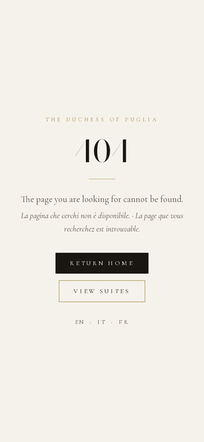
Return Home (102, 263)
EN (80, 322)
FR (124, 322)
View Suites (102, 291)
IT (101, 322)
